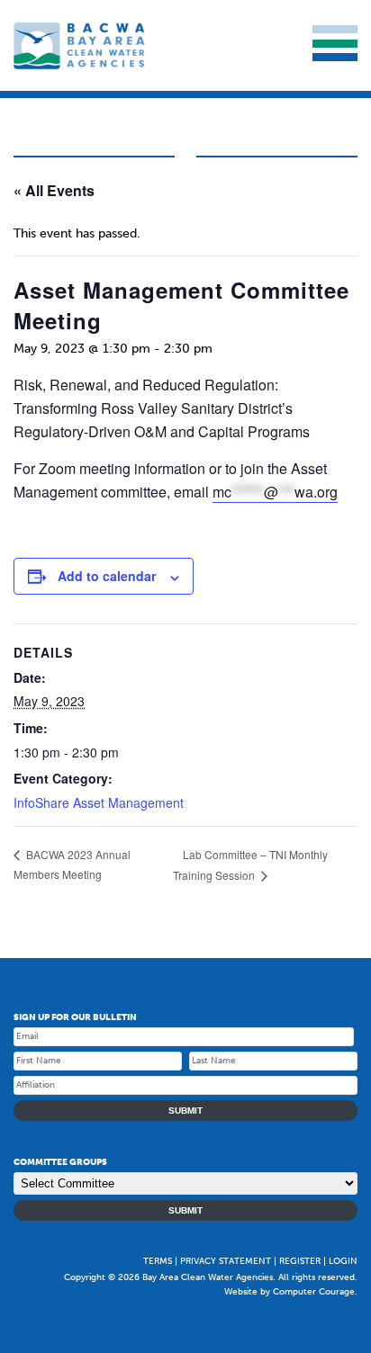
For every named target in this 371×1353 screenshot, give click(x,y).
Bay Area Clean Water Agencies (81, 45)
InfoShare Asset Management (99, 802)
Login (343, 1261)
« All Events (54, 190)
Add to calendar (107, 576)
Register (300, 1261)
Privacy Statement (225, 1261)
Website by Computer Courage (289, 1291)
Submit (185, 1111)
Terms (157, 1261)
